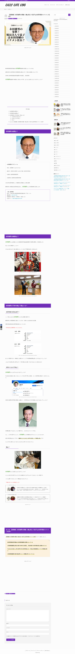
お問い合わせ (47, 650)
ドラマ (56, 154)
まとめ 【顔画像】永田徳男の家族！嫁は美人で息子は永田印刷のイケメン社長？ (27, 121)
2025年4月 (57, 39)
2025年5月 (57, 37)
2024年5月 (57, 64)
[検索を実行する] (69, 15)
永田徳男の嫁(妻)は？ (14, 113)
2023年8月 (57, 85)
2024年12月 (57, 48)
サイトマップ (33, 650)
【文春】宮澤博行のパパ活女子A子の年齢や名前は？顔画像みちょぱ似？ (31, 487)
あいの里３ (57, 145)
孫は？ (13, 119)
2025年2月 (57, 44)
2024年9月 (57, 55)
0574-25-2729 (14, 195)
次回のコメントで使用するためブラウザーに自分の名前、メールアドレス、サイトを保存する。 (24, 636)
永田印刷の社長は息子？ (16, 116)
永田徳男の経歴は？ (14, 111)
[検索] (69, 0)
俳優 (56, 163)
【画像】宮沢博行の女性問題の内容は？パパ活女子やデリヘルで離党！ (31, 497)
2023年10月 (57, 80)
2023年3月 (57, 96)
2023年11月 (57, 78)
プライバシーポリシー (40, 650)
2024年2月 (57, 71)
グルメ (56, 149)
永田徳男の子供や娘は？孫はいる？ (17, 115)
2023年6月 (57, 89)
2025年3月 (57, 42)
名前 (7, 623)
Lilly (64, 183)
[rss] (68, 0)
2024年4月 (57, 67)
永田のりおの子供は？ (16, 118)
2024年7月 (57, 60)
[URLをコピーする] (1, 329)
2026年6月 (57, 28)
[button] (1, 325)
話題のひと (10, 18)
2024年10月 (57, 53)
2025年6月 (57, 35)
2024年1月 (57, 73)
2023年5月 (57, 92)
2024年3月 (57, 69)
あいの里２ (57, 142)
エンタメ (56, 147)
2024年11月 (57, 51)
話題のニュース (15, 18)
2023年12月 (57, 76)
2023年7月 (57, 87)
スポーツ (56, 151)
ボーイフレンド (58, 158)
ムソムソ (65, 180)
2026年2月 (57, 30)
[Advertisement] (28, 56)
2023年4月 (57, 94)
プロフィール (28, 650)
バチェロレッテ (58, 156)
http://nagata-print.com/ (17, 198)
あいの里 (56, 140)
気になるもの (57, 165)
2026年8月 (57, 26)
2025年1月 (57, 46)
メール (8, 627)
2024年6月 (57, 62)
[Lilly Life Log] (16, 5)
